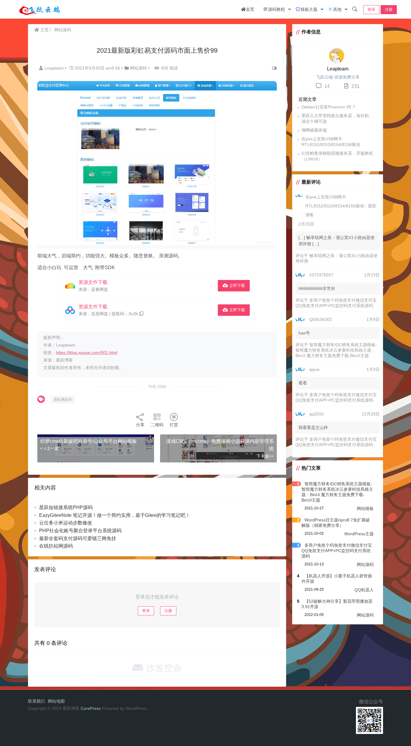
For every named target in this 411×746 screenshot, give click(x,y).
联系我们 (36, 701)
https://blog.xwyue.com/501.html (86, 352)
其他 (337, 9)
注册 (389, 9)
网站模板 (365, 508)
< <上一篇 (49, 448)
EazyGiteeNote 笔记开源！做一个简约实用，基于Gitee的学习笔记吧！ (114, 515)
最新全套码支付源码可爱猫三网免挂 (77, 538)
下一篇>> (265, 456)
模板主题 (309, 9)
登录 (371, 9)
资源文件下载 (93, 282)
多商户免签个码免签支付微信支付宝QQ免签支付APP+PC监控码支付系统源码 (336, 550)
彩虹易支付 (63, 399)
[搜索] (355, 9)
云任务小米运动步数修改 (65, 522)
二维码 (157, 424)
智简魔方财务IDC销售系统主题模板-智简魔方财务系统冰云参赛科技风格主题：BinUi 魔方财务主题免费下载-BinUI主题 (336, 350)
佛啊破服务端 (314, 130)
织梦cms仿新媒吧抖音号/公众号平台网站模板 (88, 441)
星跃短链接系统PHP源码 (66, 507)
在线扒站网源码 (56, 546)
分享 (140, 424)
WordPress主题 (359, 533)
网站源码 (62, 29)
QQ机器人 (364, 589)
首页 (250, 9)
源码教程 (276, 9)
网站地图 (56, 701)
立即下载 (236, 285)
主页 (44, 29)
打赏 (174, 424)
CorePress (91, 708)
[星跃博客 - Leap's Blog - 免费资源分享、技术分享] (39, 8)
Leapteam (55, 68)
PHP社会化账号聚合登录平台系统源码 (80, 530)
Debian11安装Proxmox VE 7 (328, 106)
